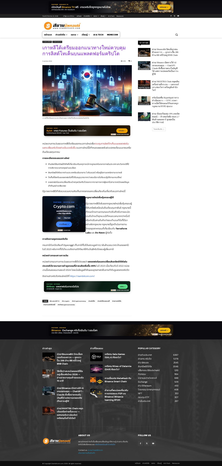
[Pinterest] (73, 309)
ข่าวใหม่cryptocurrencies (66, 305)
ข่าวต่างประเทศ (57, 42)
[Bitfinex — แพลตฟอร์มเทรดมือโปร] (87, 288)
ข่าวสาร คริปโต (47, 42)
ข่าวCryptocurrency (79, 301)
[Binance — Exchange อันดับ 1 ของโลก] (111, 330)
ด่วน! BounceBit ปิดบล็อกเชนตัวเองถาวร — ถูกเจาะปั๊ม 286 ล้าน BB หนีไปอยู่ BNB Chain (165, 52)
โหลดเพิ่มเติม (158, 129)
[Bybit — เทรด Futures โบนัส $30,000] (87, 132)
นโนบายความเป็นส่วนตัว (86, 453)
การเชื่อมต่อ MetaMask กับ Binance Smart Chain (118, 379)
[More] (85, 309)
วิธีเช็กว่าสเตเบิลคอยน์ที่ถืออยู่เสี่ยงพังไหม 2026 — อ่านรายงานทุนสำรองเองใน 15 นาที (70, 376)
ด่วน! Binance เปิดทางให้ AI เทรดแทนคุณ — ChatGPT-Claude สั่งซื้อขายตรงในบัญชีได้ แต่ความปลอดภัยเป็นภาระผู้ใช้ (165, 68)
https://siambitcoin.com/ (82, 276)
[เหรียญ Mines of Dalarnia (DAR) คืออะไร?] (96, 369)
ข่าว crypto (65, 301)
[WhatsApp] (79, 309)
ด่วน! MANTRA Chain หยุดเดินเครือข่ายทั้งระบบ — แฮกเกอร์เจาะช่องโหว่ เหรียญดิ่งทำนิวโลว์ (70, 413)
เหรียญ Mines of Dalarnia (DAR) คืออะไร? (118, 367)
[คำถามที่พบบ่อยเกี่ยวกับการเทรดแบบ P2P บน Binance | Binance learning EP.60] (96, 393)
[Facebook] (171, 16)
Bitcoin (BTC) (54, 301)
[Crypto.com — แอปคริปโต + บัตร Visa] (64, 215)
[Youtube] (178, 16)
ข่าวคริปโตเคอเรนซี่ (104, 301)
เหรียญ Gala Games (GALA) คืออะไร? (115, 355)
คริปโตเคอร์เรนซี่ (101, 444)
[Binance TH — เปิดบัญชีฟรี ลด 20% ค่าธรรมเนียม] (111, 7)
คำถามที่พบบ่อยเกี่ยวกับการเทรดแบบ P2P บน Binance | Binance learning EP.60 (116, 395)
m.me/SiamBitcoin (95, 450)
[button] (176, 35)
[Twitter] (174, 16)
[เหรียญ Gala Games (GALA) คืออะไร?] (96, 356)
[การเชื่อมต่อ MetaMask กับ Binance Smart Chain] (96, 381)
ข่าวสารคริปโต (116, 301)
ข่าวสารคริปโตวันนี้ (49, 305)
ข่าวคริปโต (91, 301)
